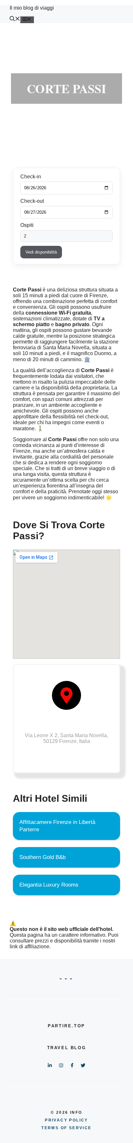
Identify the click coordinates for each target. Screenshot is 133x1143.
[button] (15, 19)
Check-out (32, 201)
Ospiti (27, 225)
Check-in (30, 176)
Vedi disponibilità (41, 252)
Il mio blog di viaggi (32, 8)
